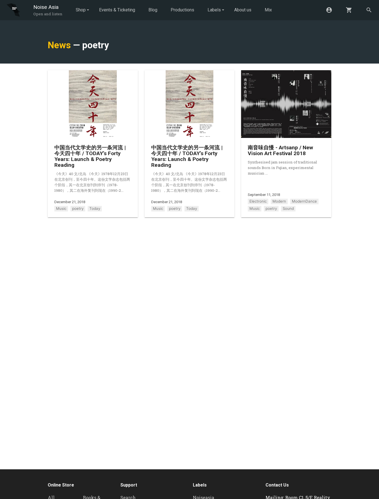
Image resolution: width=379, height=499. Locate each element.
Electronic (258, 201)
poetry (78, 208)
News (59, 45)
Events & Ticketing (117, 9)
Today (94, 208)
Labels (214, 9)
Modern (279, 201)
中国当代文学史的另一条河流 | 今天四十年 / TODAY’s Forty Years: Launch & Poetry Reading (90, 156)
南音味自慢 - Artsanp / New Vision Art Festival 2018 (280, 150)
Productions (182, 9)
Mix (268, 9)
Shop (81, 9)
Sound (288, 208)
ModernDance (304, 201)
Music (61, 208)
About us (242, 9)
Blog (152, 9)
